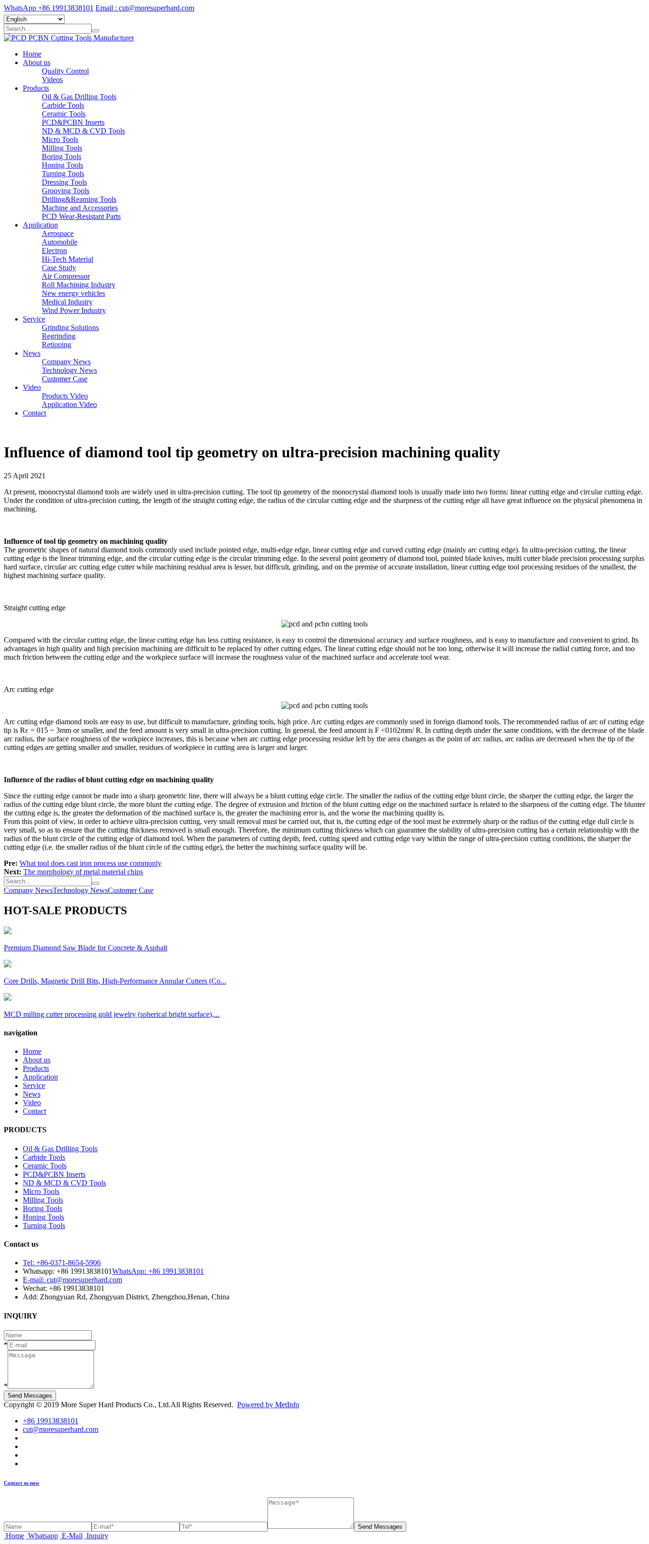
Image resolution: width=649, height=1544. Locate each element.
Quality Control (65, 71)
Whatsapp (43, 1536)
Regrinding (59, 336)
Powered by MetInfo (268, 1405)
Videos (52, 80)
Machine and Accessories (80, 208)
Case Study (59, 268)
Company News (66, 362)
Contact (34, 413)
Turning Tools (63, 174)
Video (32, 387)
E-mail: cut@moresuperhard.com (72, 1280)
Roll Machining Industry (78, 285)
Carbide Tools (63, 105)
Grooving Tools (65, 191)
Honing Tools (62, 165)
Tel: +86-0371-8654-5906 (62, 1263)
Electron (54, 250)
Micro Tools (60, 139)
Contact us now (21, 1483)
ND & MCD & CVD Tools (83, 131)
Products (36, 88)
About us (36, 62)
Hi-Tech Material (67, 259)
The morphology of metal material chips (83, 872)
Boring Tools (61, 156)
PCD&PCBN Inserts (73, 122)
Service (34, 319)
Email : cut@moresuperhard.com (144, 8)
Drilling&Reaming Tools (79, 199)
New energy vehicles (73, 293)
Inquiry (97, 1536)
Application (40, 225)
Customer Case (64, 379)
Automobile (59, 242)
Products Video (65, 396)
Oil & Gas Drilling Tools (79, 97)
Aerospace (58, 233)
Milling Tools (62, 148)
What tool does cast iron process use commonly (90, 863)
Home (32, 54)
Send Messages (30, 1395)
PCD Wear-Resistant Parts (81, 216)
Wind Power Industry (74, 310)
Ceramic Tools (64, 114)
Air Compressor (66, 276)
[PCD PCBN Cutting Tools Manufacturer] (69, 38)
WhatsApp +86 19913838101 (49, 8)
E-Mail (72, 1536)
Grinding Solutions (70, 327)
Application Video (69, 404)
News (31, 353)
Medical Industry (67, 302)
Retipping (56, 345)
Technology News (69, 370)
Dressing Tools (64, 182)
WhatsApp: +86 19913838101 (158, 1271)
